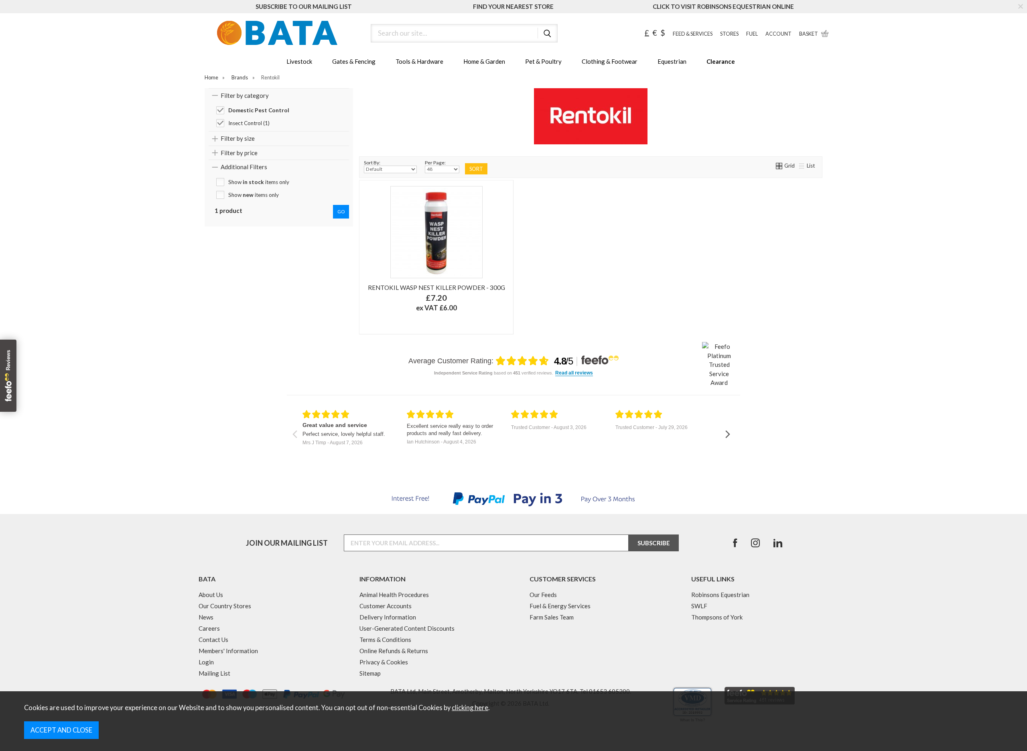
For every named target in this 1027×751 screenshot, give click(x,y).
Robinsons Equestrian (720, 594)
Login (206, 662)
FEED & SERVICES (692, 34)
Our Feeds (543, 594)
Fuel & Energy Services (560, 605)
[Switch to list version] (802, 165)
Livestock (299, 61)
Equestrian (672, 61)
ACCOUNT (778, 34)
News (206, 617)
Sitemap (370, 673)
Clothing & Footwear (609, 61)
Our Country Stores (225, 605)
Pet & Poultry (543, 61)
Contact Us (213, 639)
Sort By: (372, 163)
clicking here (470, 708)
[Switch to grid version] (779, 165)
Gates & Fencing (353, 61)
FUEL (752, 34)
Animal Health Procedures (394, 594)
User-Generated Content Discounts (407, 628)
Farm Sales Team (552, 617)
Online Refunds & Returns (393, 650)
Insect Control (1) (249, 123)
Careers (209, 628)
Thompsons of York (717, 617)
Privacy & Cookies (383, 662)
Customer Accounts (385, 605)
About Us (211, 594)
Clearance (720, 61)
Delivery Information (387, 617)
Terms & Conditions (385, 639)
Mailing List (214, 673)
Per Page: (435, 163)
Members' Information (228, 650)
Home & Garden (484, 61)
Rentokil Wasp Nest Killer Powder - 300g (436, 287)
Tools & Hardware (419, 61)
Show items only (258, 182)
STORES (729, 34)
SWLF (699, 605)
